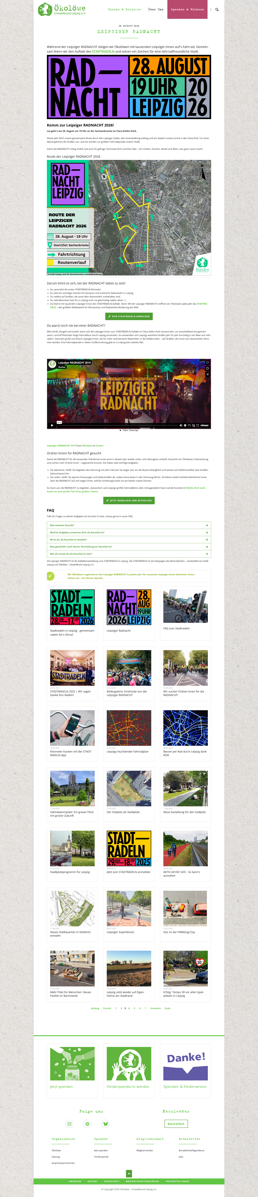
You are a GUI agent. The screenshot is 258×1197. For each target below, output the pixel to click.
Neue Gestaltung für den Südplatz (184, 812)
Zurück (107, 1008)
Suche (217, 7)
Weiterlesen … (76, 676)
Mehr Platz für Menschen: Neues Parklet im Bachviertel (70, 993)
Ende (167, 1008)
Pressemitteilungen (177, 1181)
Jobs (181, 1156)
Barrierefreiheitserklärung (142, 1181)
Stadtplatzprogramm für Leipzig (70, 872)
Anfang (95, 1008)
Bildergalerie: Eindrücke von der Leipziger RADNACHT (127, 693)
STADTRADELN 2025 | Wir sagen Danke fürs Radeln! (70, 693)
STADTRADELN (103, 51)
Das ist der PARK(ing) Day (179, 932)
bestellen (176, 1124)
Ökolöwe (87, 445)
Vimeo (99, 445)
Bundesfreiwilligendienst (191, 1150)
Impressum (75, 1181)
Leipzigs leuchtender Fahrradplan (128, 751)
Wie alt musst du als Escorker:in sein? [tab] (71, 553)
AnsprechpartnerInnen (63, 1162)
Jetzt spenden (61, 1086)
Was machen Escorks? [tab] (62, 525)
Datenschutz (111, 1181)
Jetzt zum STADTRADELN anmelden (128, 872)
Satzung (56, 1156)
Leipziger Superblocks (120, 932)
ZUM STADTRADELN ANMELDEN (130, 316)
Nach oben (129, 1173)
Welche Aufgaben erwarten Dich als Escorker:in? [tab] (77, 532)
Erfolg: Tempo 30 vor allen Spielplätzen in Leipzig (183, 993)
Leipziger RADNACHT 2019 (61, 445)
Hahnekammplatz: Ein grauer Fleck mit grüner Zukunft (72, 813)
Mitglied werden (144, 1150)
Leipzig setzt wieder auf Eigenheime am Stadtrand (126, 993)
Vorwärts (155, 1008)
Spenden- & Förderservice (184, 1086)
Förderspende (101, 1156)
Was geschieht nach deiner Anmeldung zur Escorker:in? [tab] (81, 546)
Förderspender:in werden (128, 1086)
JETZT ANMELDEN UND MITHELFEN (130, 500)
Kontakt (92, 1181)
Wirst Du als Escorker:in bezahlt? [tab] (68, 539)
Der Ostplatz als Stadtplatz (123, 812)
